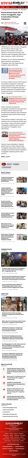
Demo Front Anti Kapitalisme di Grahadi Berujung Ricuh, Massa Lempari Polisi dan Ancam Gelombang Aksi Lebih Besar (14, 278)
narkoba (6, 412)
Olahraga (16, 435)
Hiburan (7, 433)
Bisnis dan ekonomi (16, 439)
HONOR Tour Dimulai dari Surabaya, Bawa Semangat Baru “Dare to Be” (16, 384)
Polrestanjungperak (10, 407)
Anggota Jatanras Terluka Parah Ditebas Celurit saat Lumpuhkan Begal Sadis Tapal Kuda (17, 101)
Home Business (20, 448)
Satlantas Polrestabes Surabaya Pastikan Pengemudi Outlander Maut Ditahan (7, 179)
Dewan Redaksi (19, 446)
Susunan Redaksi (8, 446)
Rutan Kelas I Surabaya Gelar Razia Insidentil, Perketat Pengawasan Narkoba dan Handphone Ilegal (7, 237)
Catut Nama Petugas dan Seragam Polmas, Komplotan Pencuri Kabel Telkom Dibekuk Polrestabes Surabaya (17, 137)
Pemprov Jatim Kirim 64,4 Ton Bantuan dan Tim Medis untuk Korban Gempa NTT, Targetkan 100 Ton (13, 270)
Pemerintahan (6, 439)
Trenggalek (16, 164)
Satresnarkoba (8, 409)
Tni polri (23, 439)
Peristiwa (16, 437)
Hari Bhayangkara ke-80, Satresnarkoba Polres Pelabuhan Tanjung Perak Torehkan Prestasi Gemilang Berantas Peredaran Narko (14, 346)
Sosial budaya (15, 440)
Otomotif (13, 7)
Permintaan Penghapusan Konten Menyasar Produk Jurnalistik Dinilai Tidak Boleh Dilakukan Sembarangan (12, 337)
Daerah (22, 437)
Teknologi (21, 7)
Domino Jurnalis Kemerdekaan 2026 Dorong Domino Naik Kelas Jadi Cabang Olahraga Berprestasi (7, 204)
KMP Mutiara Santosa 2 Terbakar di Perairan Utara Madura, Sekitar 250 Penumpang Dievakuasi (12, 329)
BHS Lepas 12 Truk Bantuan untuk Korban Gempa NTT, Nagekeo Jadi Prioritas (7, 225)
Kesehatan (6, 435)
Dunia (11, 437)
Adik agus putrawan (10, 414)
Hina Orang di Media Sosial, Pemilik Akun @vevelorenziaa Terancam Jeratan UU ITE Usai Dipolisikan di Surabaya (17, 74)
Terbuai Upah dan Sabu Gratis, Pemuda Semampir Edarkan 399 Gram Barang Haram (7, 215)
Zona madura (7, 440)
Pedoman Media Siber (13, 444)
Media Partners (13, 450)
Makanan (21, 433)
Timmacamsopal (6, 167)
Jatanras (9, 164)
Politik (11, 433)
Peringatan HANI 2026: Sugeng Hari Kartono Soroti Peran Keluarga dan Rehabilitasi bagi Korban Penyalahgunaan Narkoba (12, 356)
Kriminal (16, 433)
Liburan (11, 435)
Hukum (7, 7)
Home (2, 7)
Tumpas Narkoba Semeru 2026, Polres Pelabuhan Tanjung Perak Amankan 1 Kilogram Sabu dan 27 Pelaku (7, 191)
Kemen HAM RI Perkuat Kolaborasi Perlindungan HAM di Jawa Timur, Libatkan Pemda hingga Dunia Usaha (12, 286)
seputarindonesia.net (10, 22)
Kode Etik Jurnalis (7, 448)
